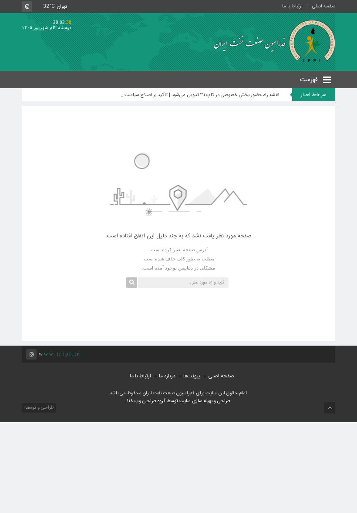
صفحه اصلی (323, 6)
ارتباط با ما (292, 6)
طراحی (223, 401)
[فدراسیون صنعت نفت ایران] (271, 40)
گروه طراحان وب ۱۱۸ (147, 401)
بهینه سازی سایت (196, 401)
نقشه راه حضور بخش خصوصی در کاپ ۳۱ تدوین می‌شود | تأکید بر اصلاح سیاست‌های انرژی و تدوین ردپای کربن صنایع (199, 95)
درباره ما (167, 376)
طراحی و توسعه (38, 408)
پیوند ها (191, 376)
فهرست (310, 80)
